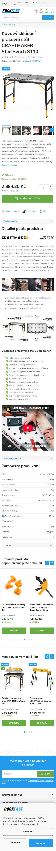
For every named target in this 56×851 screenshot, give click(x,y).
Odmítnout (15, 842)
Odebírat (45, 774)
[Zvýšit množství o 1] (50, 186)
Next (52, 563)
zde (37, 824)
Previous (47, 563)
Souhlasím (41, 843)
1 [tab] (24, 639)
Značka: (32, 61)
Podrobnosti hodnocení (38, 57)
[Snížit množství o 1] (50, 190)
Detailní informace (9, 165)
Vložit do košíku (29, 198)
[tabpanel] (14, 602)
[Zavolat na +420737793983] (36, 11)
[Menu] (52, 11)
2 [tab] (26, 639)
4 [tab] (31, 639)
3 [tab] (29, 639)
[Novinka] (42, 679)
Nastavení (28, 831)
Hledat (48, 17)
